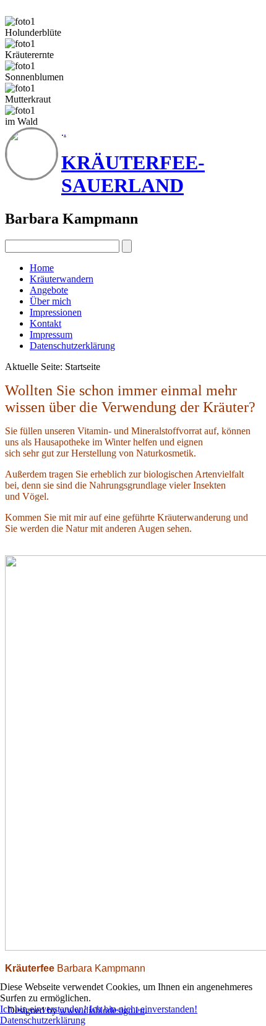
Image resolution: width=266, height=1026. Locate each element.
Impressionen (56, 312)
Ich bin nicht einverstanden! (143, 1009)
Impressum (51, 334)
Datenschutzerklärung (72, 345)
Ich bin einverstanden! (43, 1009)
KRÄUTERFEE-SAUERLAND (133, 173)
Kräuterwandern (61, 279)
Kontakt (45, 323)
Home (42, 268)
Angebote (49, 290)
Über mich (50, 301)
